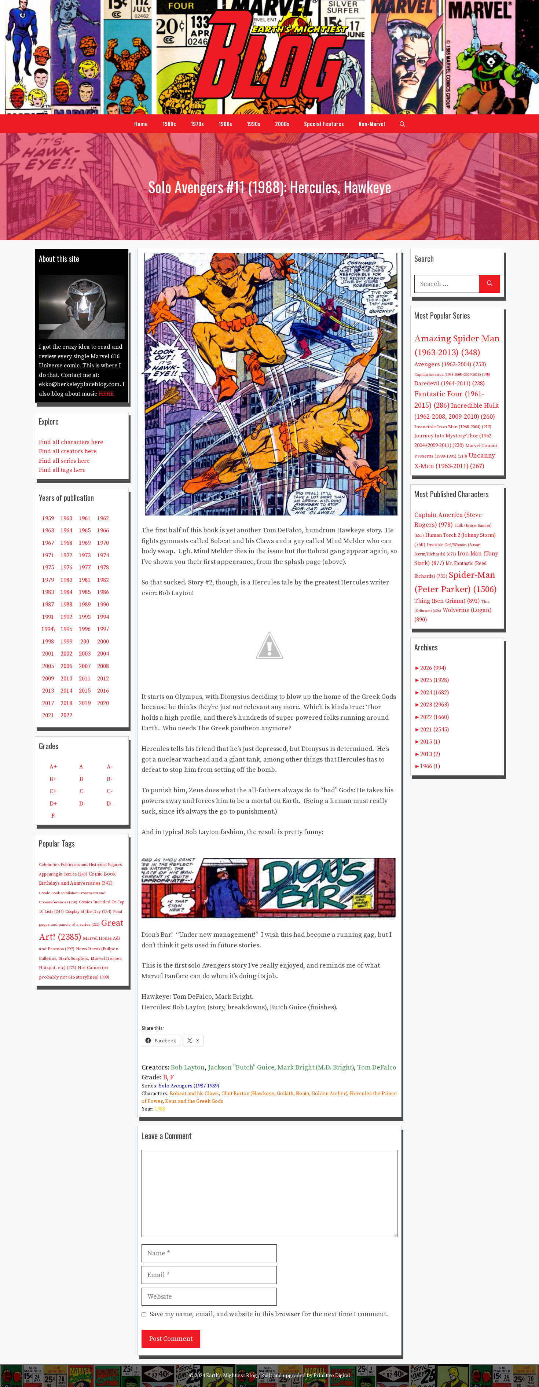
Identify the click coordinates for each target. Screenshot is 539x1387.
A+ (53, 766)
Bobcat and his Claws (194, 1093)
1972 (66, 555)
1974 (103, 555)
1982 (103, 580)
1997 (103, 629)
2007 (85, 666)
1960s (169, 124)
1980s (225, 124)
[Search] (489, 284)
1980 (66, 580)
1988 (160, 1109)
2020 (103, 703)
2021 (48, 715)
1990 (103, 604)
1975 (48, 567)
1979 (48, 580)
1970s (197, 124)
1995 (66, 629)
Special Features (324, 124)
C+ (53, 791)
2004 (103, 653)
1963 (48, 530)
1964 (66, 530)
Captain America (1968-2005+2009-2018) (452, 374)
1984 (66, 592)
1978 (103, 567)
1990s (253, 124)
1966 (103, 530)
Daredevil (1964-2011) (449, 383)
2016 (103, 690)
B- (110, 779)
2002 (66, 653)
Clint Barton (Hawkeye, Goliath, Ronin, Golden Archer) (284, 1093)
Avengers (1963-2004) (450, 364)
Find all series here (64, 461)
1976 (66, 567)
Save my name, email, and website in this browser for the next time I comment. (269, 1314)
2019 (85, 703)
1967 (48, 543)
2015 (85, 690)
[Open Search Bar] (402, 123)
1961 (85, 518)
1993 (85, 617)
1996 (85, 629)
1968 (66, 543)
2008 (103, 666)
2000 (103, 641)
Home (141, 124)
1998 (48, 641)
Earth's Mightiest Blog (231, 1375)
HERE (106, 393)
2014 (66, 690)
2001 (48, 653)
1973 (85, 555)
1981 (85, 580)
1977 (85, 567)
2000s (282, 124)
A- (110, 766)
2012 (103, 678)
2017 (48, 703)
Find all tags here (62, 470)
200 (84, 641)
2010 (66, 678)
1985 (85, 592)
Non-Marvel (372, 124)
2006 (66, 666)
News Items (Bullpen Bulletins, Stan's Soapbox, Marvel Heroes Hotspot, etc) (80, 958)
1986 (103, 592)
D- (110, 803)
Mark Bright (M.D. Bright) (316, 1067)
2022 (66, 715)
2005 (48, 666)
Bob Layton (188, 1067)
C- (110, 791)
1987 (48, 604)
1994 (103, 617)
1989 (85, 604)
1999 (66, 641)
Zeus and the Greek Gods (194, 1101)
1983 (48, 592)
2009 (48, 678)
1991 (48, 617)
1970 (103, 543)
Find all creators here (67, 451)
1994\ (48, 629)
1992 (66, 617)
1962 (103, 518)
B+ (53, 779)
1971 (48, 555)
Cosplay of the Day (88, 911)
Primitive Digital (332, 1375)
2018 (66, 703)
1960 (66, 518)
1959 (48, 518)
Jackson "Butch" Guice (241, 1067)
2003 (85, 653)
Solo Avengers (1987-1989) (189, 1086)
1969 (85, 543)
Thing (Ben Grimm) (447, 601)
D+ (53, 803)
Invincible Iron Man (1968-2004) (452, 427)
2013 (48, 690)
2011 (85, 678)
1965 (85, 530)
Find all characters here (71, 442)
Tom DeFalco (376, 1067)
